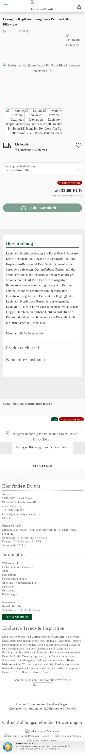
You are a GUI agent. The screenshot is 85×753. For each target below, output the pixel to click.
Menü (6, 6)
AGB (5, 571)
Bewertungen (10, 594)
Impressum (8, 602)
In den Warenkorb (42, 208)
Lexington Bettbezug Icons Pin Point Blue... (42, 447)
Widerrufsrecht (11, 563)
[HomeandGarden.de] (42, 6)
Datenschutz (9, 574)
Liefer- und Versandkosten (17, 567)
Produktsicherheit (23, 347)
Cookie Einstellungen (14, 578)
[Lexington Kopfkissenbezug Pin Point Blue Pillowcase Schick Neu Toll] (42, 67)
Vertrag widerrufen (17, 616)
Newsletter (8, 586)
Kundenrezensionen (25, 359)
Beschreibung (19, 243)
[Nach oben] (74, 747)
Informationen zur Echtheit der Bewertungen (37, 749)
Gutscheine (8, 590)
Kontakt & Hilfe (12, 606)
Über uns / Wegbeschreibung (19, 582)
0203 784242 (16, 510)
